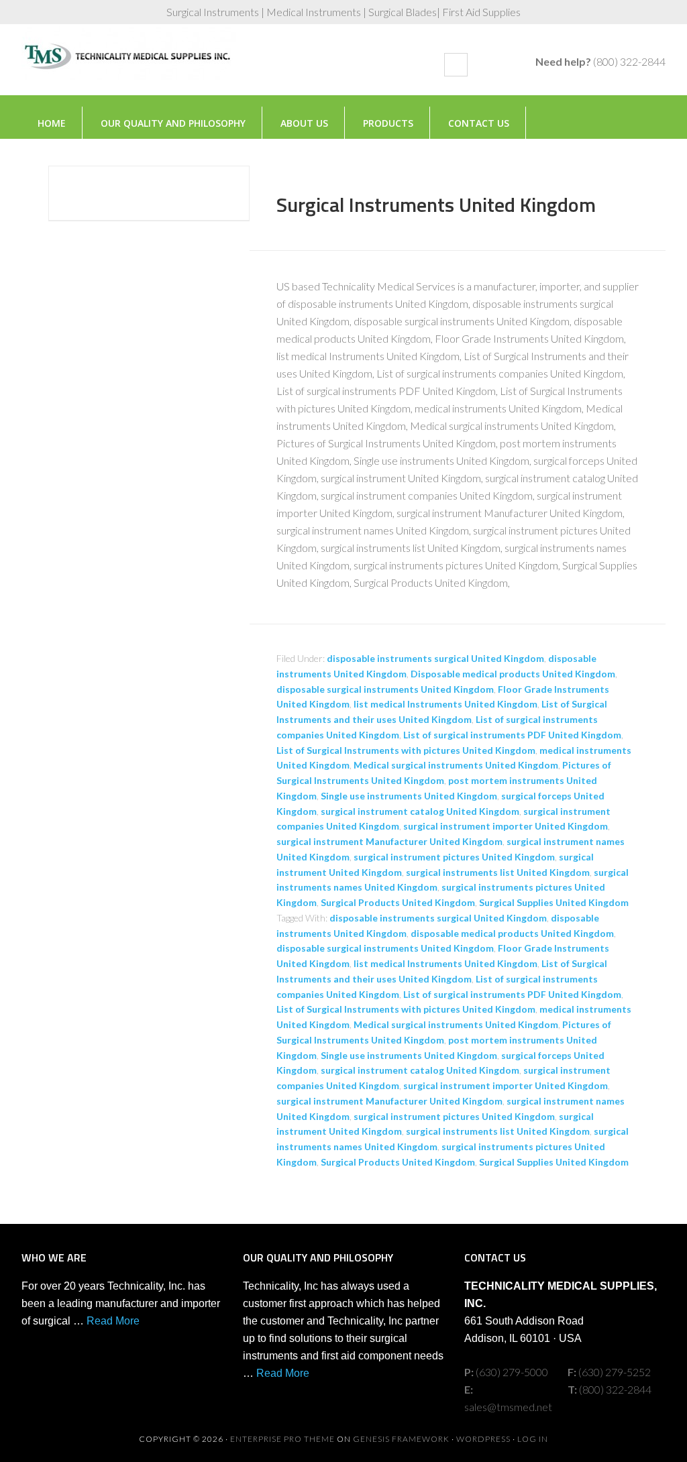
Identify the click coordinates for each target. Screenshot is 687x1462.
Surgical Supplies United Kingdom (554, 902)
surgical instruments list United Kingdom (498, 872)
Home (52, 123)
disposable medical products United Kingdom (512, 933)
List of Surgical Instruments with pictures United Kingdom (405, 750)
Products (388, 123)
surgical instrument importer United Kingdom (505, 826)
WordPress (483, 1439)
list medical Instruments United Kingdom (445, 704)
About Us (304, 123)
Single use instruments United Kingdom (409, 795)
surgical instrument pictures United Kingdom (454, 856)
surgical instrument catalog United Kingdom (420, 811)
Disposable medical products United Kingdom (513, 673)
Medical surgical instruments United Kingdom (456, 765)
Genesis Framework (401, 1439)
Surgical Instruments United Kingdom (436, 204)
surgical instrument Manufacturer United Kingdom (389, 841)
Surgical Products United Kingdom (398, 902)
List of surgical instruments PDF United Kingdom (512, 734)
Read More (113, 1321)
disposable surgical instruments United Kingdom (385, 689)
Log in (532, 1439)
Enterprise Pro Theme (282, 1439)
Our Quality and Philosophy (173, 123)
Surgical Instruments (128, 66)
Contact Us (478, 123)
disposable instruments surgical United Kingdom (435, 658)
